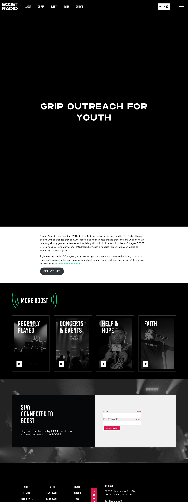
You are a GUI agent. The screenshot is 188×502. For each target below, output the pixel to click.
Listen (162, 6)
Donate (79, 6)
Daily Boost (51, 498)
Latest (52, 487)
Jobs (77, 498)
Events (54, 6)
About (28, 6)
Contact (109, 485)
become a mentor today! (67, 263)
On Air (41, 6)
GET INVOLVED (51, 271)
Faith (66, 6)
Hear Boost (51, 492)
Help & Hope (27, 498)
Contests (77, 492)
